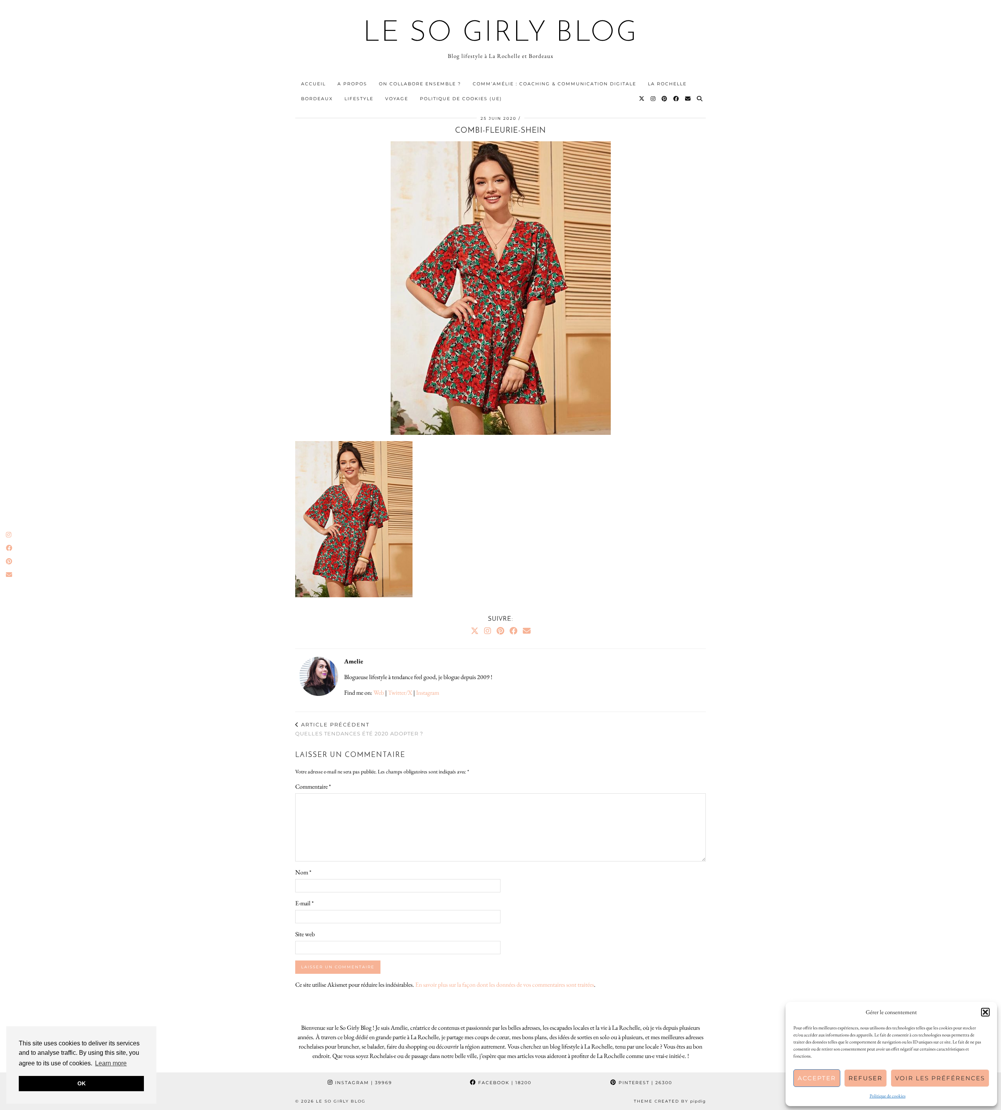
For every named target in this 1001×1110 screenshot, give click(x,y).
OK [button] (81, 1083)
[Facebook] (676, 98)
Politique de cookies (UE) (461, 98)
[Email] (688, 98)
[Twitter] (642, 98)
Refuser (866, 1078)
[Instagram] (653, 98)
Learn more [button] (111, 1063)
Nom (303, 872)
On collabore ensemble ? (420, 83)
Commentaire (313, 786)
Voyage (396, 98)
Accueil (313, 83)
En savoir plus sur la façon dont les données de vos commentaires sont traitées (504, 984)
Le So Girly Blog (500, 34)
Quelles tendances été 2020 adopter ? (359, 729)
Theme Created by (670, 1101)
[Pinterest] (665, 98)
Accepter (817, 1078)
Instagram (427, 692)
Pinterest (644, 1082)
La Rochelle (667, 83)
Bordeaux (317, 98)
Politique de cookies (888, 1096)
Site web (305, 934)
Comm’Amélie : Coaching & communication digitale (554, 83)
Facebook (503, 1082)
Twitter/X (400, 692)
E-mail (304, 903)
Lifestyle (358, 98)
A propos (352, 83)
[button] (985, 1012)
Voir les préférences (940, 1078)
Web (378, 692)
